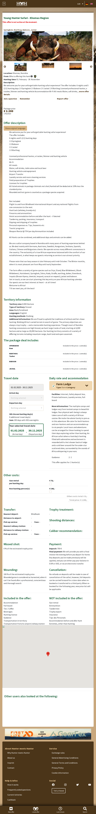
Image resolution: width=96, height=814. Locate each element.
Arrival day (14, 393)
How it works (12, 784)
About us (11, 758)
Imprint (10, 763)
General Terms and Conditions (65, 763)
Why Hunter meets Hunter (18, 753)
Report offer (62, 98)
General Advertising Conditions (65, 758)
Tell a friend (59, 790)
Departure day (15, 403)
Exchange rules (58, 753)
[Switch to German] (86, 3)
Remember (25, 98)
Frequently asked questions (19, 789)
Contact (10, 768)
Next (91, 66)
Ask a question (10, 98)
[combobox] (26, 398)
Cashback (11, 799)
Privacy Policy (58, 768)
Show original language (15, 128)
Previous (5, 66)
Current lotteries (14, 794)
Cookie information (60, 773)
